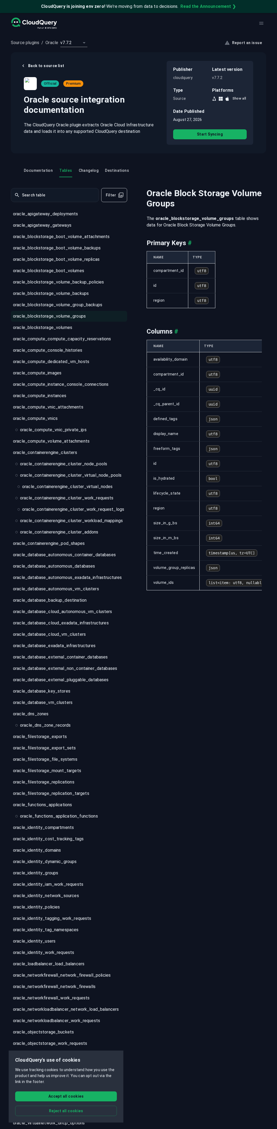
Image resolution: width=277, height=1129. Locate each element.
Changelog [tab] (89, 170)
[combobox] (73, 42)
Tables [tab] (65, 170)
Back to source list (46, 66)
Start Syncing (210, 134)
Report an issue (247, 43)
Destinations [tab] (117, 170)
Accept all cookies (66, 1096)
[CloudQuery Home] (34, 23)
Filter (111, 195)
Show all (239, 98)
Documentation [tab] (38, 170)
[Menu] (261, 23)
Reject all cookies (66, 1111)
